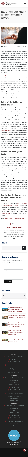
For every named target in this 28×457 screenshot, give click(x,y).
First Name (6, 266)
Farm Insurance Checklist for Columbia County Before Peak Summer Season (16, 339)
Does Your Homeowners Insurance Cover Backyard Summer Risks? (15, 332)
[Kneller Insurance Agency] (9, 3)
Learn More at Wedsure (14, 442)
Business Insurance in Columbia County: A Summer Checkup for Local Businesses (16, 317)
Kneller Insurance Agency (11, 205)
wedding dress (8, 218)
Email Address (8, 276)
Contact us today (5, 213)
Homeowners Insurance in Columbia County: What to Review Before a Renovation (15, 309)
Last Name (6, 270)
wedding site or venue (19, 218)
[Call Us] (24, 450)
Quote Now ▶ (14, 444)
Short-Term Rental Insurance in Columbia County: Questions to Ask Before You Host (16, 324)
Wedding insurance (6, 75)
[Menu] (25, 3)
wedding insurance (22, 203)
